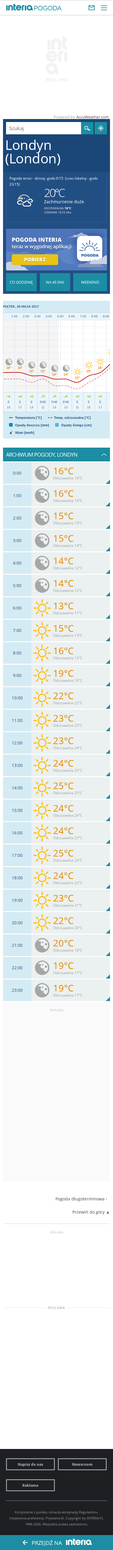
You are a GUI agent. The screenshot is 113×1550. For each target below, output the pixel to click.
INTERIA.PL (95, 1518)
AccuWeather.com (92, 117)
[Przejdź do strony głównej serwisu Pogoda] (48, 8)
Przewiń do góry (88, 1212)
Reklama (30, 1485)
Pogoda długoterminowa (80, 1199)
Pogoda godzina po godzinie (21, 282)
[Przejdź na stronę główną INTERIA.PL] (19, 7)
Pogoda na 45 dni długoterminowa (55, 282)
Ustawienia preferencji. (27, 1518)
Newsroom (82, 1464)
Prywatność (55, 1518)
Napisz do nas (30, 1464)
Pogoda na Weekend (90, 282)
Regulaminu (88, 1512)
